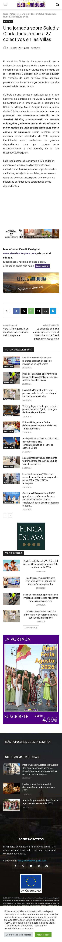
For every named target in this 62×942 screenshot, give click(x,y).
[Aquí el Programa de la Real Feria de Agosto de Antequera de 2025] (11, 805)
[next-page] (10, 515)
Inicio (5, 14)
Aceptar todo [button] (43, 934)
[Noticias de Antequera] (31, 3)
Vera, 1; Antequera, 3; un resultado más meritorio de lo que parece (15, 332)
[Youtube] (47, 866)
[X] (24, 311)
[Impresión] (45, 311)
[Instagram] (23, 866)
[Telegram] (53, 311)
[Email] (38, 311)
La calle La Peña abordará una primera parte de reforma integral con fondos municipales (39, 393)
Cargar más (30, 627)
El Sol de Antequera (20, 48)
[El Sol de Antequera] (5, 47)
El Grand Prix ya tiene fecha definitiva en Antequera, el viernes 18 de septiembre (39, 425)
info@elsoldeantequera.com (31, 860)
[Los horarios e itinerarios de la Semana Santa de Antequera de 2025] (11, 788)
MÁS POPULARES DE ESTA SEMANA (27, 741)
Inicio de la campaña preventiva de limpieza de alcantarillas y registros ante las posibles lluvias (40, 377)
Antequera (15, 14)
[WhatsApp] (31, 311)
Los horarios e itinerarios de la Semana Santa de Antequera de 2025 (38, 787)
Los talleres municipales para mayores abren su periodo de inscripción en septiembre (37, 360)
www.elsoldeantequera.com (19, 253)
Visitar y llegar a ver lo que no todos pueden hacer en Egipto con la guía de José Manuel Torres (40, 409)
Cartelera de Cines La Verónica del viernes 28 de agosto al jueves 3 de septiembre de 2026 (40, 564)
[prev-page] (5, 515)
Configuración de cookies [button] (18, 934)
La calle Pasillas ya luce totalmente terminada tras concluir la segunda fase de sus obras (39, 461)
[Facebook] (16, 311)
